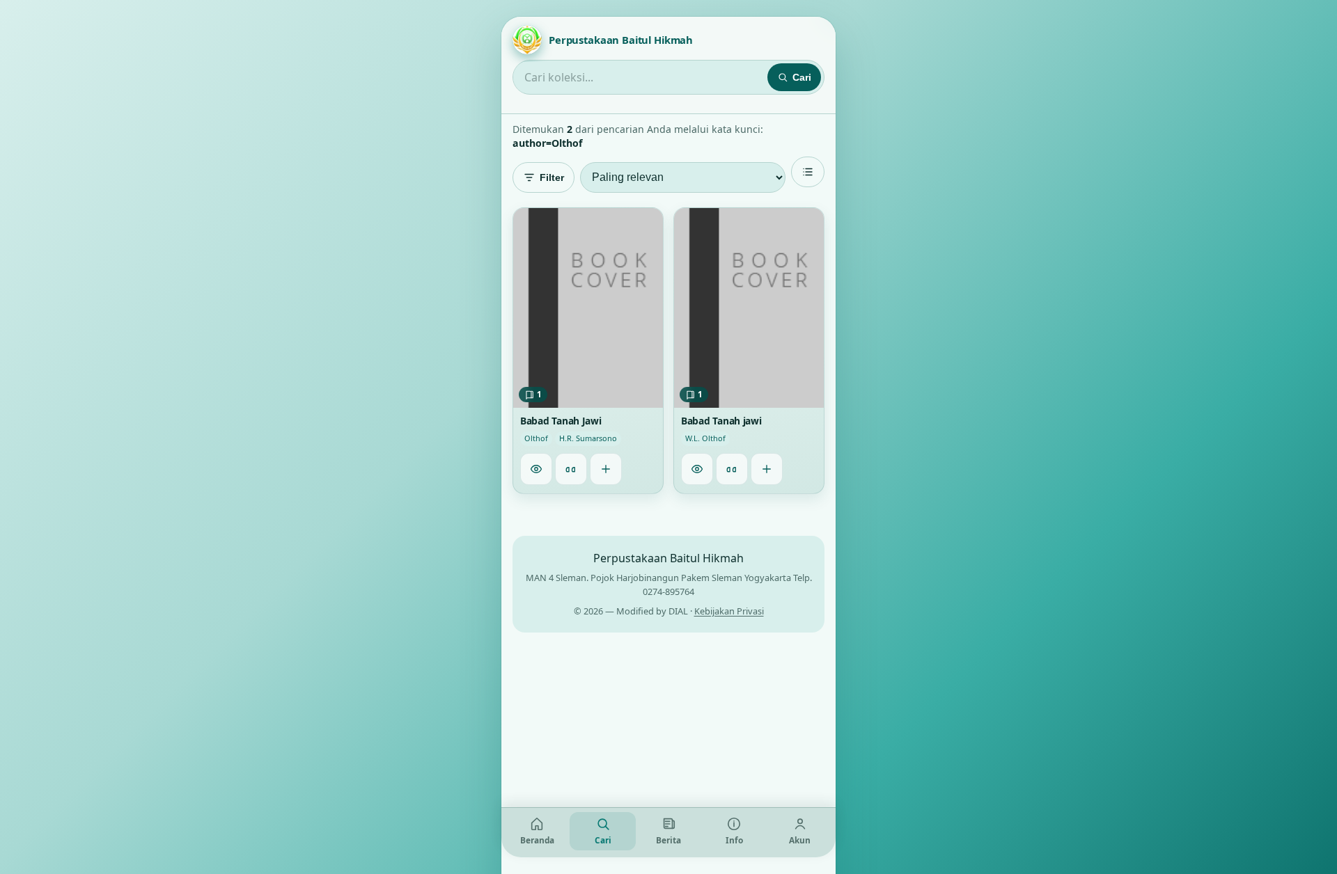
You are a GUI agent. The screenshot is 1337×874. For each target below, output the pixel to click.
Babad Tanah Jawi (561, 421)
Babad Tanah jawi (721, 421)
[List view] (807, 172)
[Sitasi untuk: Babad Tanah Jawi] (571, 469)
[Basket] (606, 469)
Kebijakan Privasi (729, 611)
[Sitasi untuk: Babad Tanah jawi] (732, 469)
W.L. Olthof (705, 439)
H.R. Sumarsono (588, 439)
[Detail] (536, 469)
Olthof (536, 439)
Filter (552, 177)
